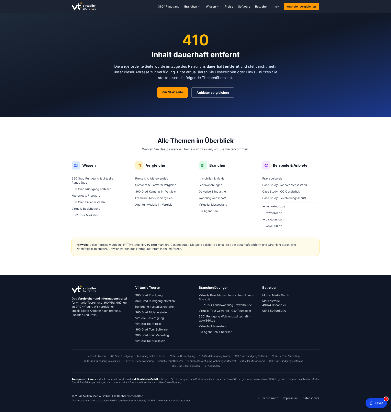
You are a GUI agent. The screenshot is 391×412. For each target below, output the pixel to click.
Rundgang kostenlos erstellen (155, 306)
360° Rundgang (168, 6)
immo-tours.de (217, 379)
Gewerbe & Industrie (212, 191)
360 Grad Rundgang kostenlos (285, 360)
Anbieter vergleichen (301, 6)
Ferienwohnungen (210, 185)
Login (275, 6)
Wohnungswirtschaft (212, 198)
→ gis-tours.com (273, 219)
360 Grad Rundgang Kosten (215, 356)
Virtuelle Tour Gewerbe (214, 310)
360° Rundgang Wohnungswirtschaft (223, 316)
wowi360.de (207, 320)
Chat (381, 401)
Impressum (290, 398)
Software (244, 6)
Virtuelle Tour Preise (148, 323)
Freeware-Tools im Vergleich (153, 198)
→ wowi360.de (272, 226)
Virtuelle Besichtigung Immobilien (221, 295)
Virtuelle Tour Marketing (286, 356)
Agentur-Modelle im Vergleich (154, 204)
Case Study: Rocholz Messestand (284, 185)
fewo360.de (244, 305)
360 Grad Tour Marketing (152, 335)
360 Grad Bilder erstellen (88, 202)
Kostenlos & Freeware (86, 195)
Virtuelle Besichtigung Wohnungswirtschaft (211, 360)
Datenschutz (310, 398)
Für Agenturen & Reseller (215, 332)
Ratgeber (261, 6)
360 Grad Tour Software (151, 329)
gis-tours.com (250, 379)
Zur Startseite (172, 92)
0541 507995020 (274, 310)
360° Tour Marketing (85, 215)
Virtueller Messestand (213, 204)
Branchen (190, 6)
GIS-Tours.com (241, 310)
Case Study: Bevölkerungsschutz (284, 198)
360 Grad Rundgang (149, 295)
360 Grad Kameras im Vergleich (156, 191)
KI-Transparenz (268, 398)
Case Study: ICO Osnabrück (281, 191)
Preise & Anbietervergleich (152, 178)
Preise (229, 6)
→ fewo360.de (272, 213)
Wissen (211, 6)
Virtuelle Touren (97, 356)
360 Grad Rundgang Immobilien (102, 360)
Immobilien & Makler (212, 178)
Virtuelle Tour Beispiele (150, 341)
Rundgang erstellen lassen (151, 356)
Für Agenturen (208, 211)
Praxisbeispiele (272, 178)
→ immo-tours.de (273, 206)
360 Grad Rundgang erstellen (91, 189)
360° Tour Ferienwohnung (216, 305)
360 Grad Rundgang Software (251, 356)
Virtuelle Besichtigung (86, 208)
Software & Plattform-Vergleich (155, 185)
